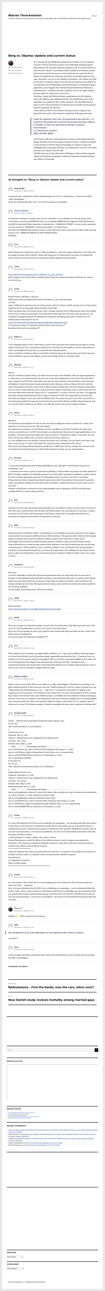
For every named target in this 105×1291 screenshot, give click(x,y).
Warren (17, 908)
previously (46, 62)
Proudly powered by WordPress (35, 1282)
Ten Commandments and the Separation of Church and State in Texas (21, 1112)
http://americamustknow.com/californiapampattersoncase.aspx (34, 609)
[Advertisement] (52, 37)
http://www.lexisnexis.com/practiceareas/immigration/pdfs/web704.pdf (37, 322)
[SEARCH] (96, 1050)
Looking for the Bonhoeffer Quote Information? (17, 1115)
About (94, 16)
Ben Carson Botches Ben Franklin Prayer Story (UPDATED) (19, 1118)
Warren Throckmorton (25, 15)
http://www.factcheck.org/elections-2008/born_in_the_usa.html (35, 274)
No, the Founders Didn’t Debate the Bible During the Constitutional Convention (23, 1116)
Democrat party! (13, 1130)
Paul (16, 646)
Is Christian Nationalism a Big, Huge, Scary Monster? (18, 1114)
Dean (16, 244)
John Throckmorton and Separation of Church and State (44, 1143)
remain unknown (21, 211)
